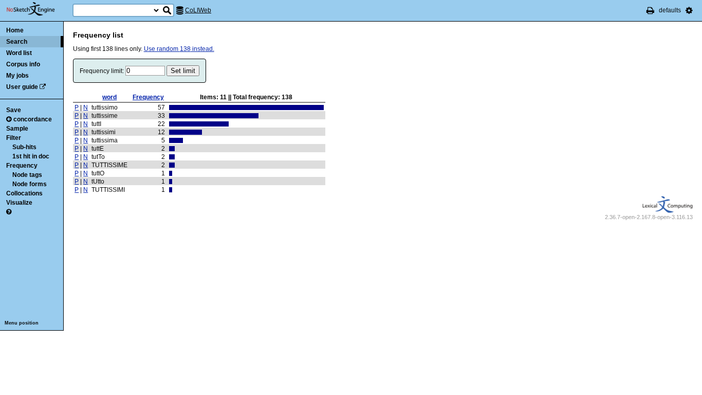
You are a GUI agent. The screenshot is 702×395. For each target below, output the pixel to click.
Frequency (22, 165)
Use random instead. (179, 48)
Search (16, 41)
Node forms (29, 184)
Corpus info (23, 64)
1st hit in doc (30, 156)
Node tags (27, 174)
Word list (19, 53)
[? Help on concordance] (8, 212)
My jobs (17, 75)
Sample (17, 128)
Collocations (24, 193)
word (109, 97)
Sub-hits (24, 147)
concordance (32, 119)
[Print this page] (650, 10)
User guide (22, 87)
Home (15, 30)
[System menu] (689, 10)
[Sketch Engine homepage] (38, 9)
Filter (13, 137)
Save (13, 110)
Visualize (19, 202)
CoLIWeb (198, 10)
